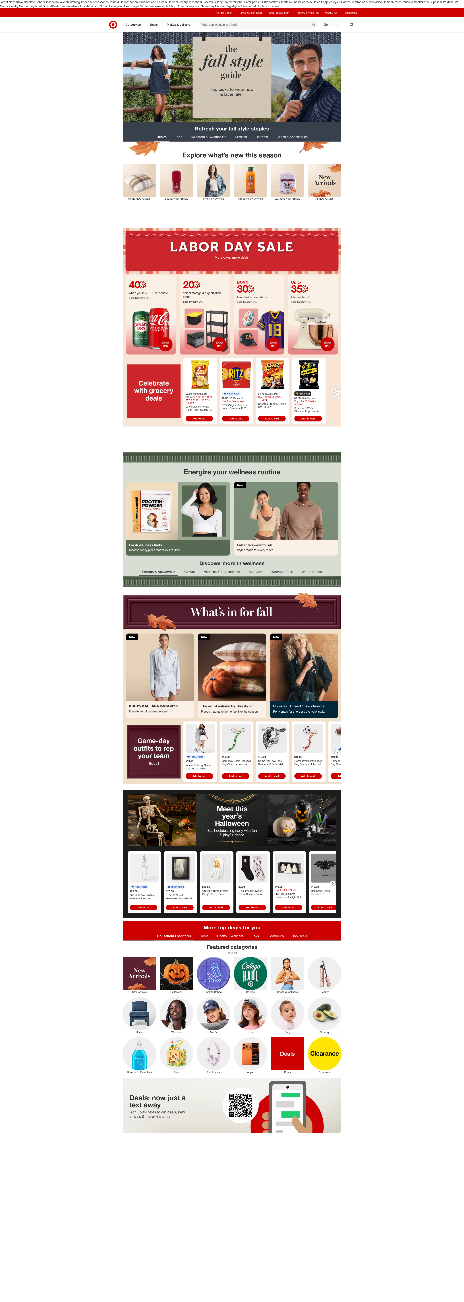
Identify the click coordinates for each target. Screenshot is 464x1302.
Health (284, 2)
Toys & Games (341, 2)
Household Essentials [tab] (174, 936)
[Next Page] (337, 392)
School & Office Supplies (316, 2)
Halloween (62, 2)
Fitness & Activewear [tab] (158, 572)
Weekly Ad (162, 6)
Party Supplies (431, 2)
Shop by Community (21, 6)
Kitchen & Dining (138, 2)
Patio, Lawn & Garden (163, 2)
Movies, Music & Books (407, 2)
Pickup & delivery (178, 24)
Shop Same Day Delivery (210, 6)
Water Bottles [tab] (312, 572)
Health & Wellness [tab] (230, 936)
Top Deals (125, 6)
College (50, 2)
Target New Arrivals (12, 2)
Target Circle (256, 6)
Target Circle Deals (143, 6)
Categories (133, 24)
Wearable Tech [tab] (282, 572)
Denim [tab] (162, 137)
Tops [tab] (178, 137)
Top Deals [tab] (300, 936)
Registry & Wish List (307, 12)
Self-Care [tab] (256, 572)
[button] (231, 393)
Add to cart (199, 418)
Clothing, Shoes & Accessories (89, 2)
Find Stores (271, 6)
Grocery (182, 2)
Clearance (66, 6)
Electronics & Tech (362, 2)
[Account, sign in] (333, 25)
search (313, 25)
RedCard (242, 6)
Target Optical (43, 6)
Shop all (153, 763)
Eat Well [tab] (189, 572)
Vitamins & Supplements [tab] (222, 572)
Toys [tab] (255, 936)
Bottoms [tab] (262, 137)
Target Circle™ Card (250, 12)
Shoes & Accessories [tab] (292, 137)
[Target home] (113, 24)
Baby (219, 2)
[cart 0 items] (351, 25)
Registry (231, 6)
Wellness (294, 2)
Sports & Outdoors (262, 2)
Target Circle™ (225, 12)
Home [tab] (204, 936)
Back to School (35, 2)
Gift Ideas (447, 2)
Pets (277, 2)
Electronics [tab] (276, 936)
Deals (55, 6)
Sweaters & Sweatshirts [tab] (208, 137)
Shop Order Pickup (181, 6)
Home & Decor (118, 2)
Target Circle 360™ (278, 12)
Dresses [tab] (241, 137)
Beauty (227, 2)
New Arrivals (81, 6)
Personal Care (241, 2)
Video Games (383, 2)
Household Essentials (202, 2)
